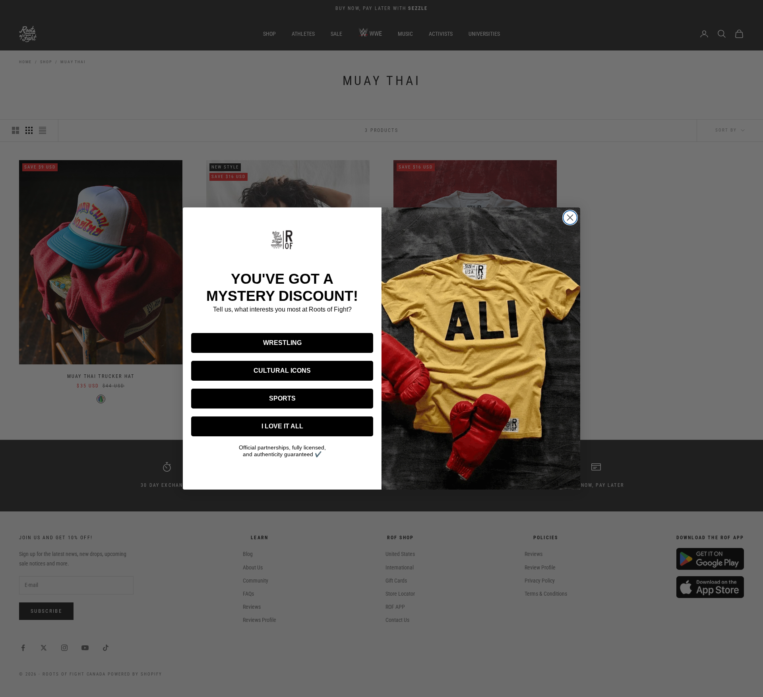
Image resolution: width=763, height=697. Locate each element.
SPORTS (282, 398)
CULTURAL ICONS (282, 370)
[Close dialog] (570, 218)
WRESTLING (282, 342)
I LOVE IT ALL (282, 426)
